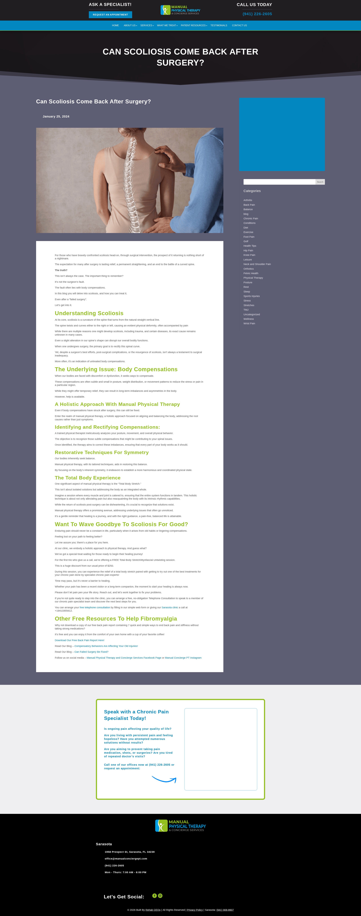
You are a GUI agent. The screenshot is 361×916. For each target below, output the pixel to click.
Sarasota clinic (170, 607)
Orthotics (249, 268)
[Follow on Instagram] (160, 895)
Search (320, 182)
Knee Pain (249, 255)
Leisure (248, 259)
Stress (247, 300)
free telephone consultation (95, 607)
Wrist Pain (249, 323)
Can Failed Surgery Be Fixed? (91, 651)
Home (115, 26)
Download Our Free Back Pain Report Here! (79, 640)
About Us (130, 26)
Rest (246, 287)
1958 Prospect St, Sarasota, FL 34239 (130, 851)
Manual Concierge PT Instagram (183, 657)
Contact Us (239, 26)
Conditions (250, 223)
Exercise (248, 232)
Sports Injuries (252, 296)
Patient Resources (193, 26)
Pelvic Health (251, 273)
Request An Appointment (110, 15)
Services (146, 26)
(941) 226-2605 (114, 865)
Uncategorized (252, 314)
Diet (246, 227)
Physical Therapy (253, 277)
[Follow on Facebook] (154, 895)
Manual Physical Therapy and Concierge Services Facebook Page (124, 657)
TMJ (246, 309)
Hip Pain (248, 250)
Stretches (249, 305)
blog (246, 214)
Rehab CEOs (153, 910)
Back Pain (249, 204)
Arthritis (248, 200)
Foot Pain (249, 236)
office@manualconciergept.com (126, 858)
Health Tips (250, 245)
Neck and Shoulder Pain (257, 264)
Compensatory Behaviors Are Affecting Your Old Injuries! (106, 646)
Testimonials (219, 26)
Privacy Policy (195, 910)
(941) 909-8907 (225, 910)
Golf (246, 241)
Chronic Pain (251, 218)
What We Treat (166, 26)
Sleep (247, 291)
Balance (248, 209)
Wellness (249, 319)
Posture (248, 282)
